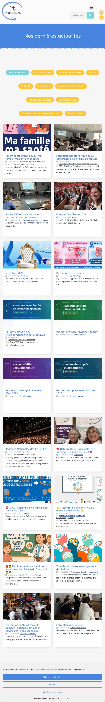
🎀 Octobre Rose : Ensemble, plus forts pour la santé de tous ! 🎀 (75, 450)
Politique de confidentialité (59, 698)
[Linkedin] (101, 17)
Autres (92, 72)
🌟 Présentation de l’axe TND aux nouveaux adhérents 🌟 (75, 509)
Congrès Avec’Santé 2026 (71, 214)
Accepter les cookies (52, 677)
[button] (91, 8)
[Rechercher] (90, 15)
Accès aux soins (42, 72)
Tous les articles (18, 72)
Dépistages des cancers (70, 273)
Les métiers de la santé (71, 86)
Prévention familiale (40, 99)
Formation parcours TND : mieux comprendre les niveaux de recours (76, 157)
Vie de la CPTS (75, 113)
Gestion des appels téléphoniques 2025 (75, 392)
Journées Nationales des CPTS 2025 (26, 449)
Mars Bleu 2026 (14, 273)
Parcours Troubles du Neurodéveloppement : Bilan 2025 (25, 333)
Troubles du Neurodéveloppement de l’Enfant (76, 568)
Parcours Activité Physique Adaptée (77, 331)
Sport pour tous (67, 99)
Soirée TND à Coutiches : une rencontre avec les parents (22, 216)
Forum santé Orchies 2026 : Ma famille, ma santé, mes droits (23, 157)
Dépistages (44, 86)
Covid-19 (25, 86)
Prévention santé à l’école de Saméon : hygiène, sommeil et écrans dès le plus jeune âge (22, 627)
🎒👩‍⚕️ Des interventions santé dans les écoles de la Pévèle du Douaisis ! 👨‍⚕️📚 (26, 569)
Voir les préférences (52, 692)
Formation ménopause (69, 625)
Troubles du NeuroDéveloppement (41, 113)
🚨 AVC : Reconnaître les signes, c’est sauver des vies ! (26, 509)
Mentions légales (40, 698)
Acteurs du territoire (70, 72)
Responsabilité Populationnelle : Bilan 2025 (24, 392)
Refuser (52, 684)
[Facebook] (101, 12)
